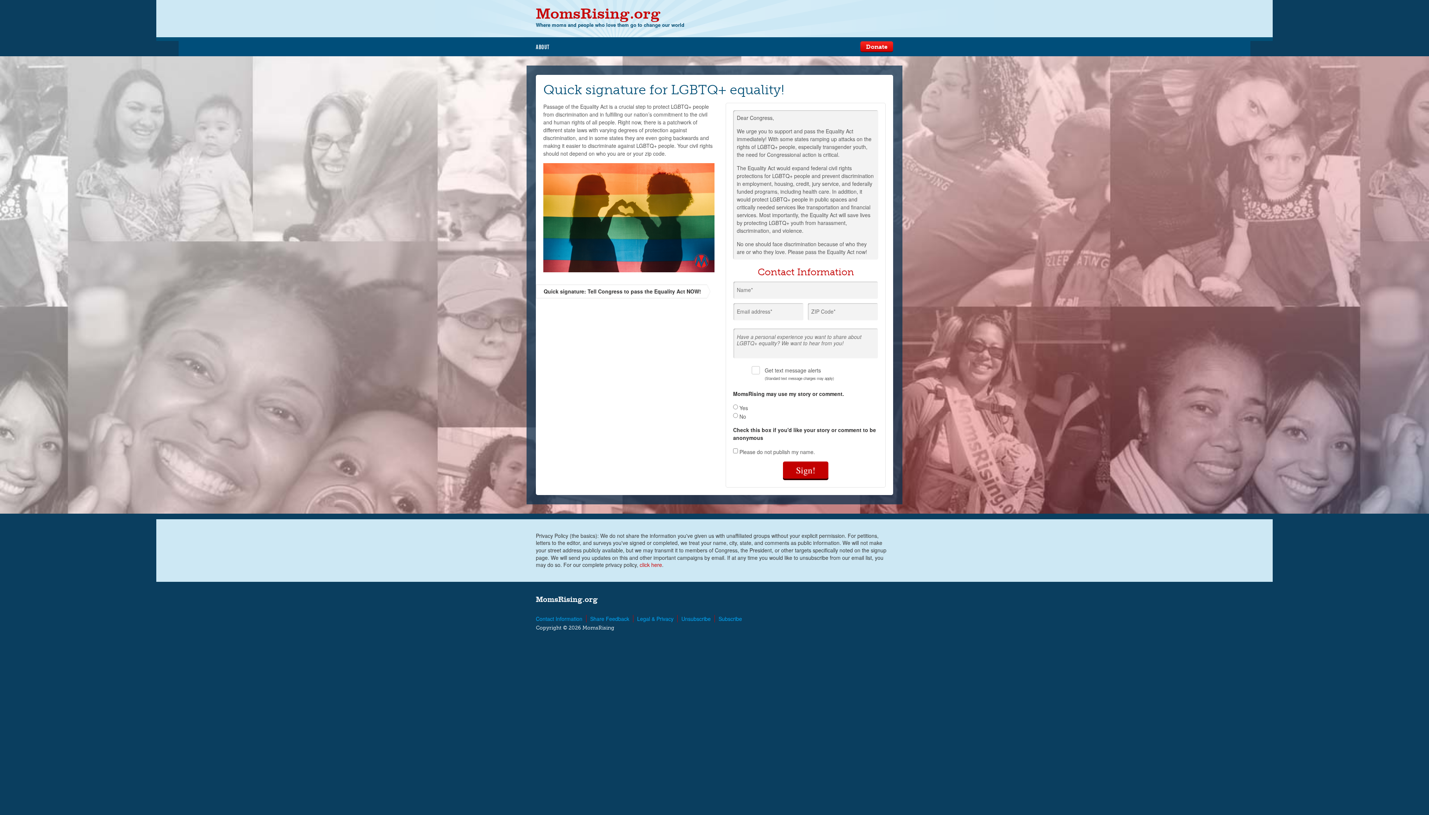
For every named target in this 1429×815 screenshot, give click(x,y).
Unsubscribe (696, 618)
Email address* (754, 311)
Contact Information (559, 618)
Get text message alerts (799, 374)
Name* (745, 290)
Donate (877, 46)
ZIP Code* (823, 311)
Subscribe (730, 618)
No (742, 416)
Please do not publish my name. (776, 452)
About (543, 47)
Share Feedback (609, 618)
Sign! (805, 470)
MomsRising (598, 13)
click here (651, 564)
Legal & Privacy (655, 618)
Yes (743, 408)
